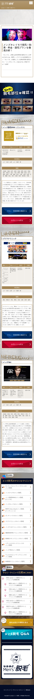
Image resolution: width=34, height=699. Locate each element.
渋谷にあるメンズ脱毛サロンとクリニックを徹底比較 (18, 590)
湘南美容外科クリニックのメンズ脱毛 (16, 533)
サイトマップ (7, 690)
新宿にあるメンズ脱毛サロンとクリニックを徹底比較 (18, 584)
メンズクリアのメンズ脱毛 (13, 492)
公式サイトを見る (17, 220)
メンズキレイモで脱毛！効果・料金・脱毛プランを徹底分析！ (17, 47)
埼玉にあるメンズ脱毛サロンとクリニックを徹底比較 (15, 601)
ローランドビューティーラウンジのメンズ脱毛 (16, 487)
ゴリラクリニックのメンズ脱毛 (14, 521)
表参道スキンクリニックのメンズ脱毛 (16, 538)
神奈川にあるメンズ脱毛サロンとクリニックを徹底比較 (16, 607)
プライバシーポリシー (18, 690)
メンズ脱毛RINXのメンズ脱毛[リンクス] (14, 498)
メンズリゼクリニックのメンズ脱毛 (16, 527)
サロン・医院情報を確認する (17, 211)
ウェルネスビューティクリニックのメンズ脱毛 (16, 555)
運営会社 (28, 690)
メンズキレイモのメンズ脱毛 (14, 504)
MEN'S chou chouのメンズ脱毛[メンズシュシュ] (14, 510)
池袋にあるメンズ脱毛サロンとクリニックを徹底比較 (18, 595)
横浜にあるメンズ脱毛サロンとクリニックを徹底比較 (18, 613)
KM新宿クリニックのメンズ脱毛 (15, 561)
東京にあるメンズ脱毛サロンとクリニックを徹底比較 (15, 578)
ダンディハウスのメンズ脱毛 (14, 515)
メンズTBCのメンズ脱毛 (12, 550)
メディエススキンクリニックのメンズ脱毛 (14, 544)
